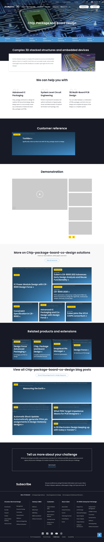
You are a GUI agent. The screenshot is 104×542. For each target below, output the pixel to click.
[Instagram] (61, 533)
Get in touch (52, 465)
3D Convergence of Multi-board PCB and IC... (73, 495)
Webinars (19, 518)
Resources (64, 7)
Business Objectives (18, 39)
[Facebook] (47, 533)
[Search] (70, 6)
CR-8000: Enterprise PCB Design (87, 502)
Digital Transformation (28, 7)
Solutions (10, 11)
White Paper (35, 509)
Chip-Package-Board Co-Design (53, 495)
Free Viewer (19, 512)
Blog (44, 2)
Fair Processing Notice (35, 537)
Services (47, 7)
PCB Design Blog (92, 523)
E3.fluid (6, 516)
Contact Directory (66, 509)
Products (40, 7)
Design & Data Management (92, 507)
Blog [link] (16, 384)
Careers (50, 2)
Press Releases (65, 518)
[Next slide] (99, 143)
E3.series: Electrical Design (12, 502)
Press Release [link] (58, 269)
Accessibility (71, 537)
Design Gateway (80, 521)
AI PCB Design (80, 509)
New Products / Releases (50, 515)
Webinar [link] (17, 275)
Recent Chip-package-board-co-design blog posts (52, 375)
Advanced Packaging (81, 512)
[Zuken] (12, 6)
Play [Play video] (40, 194)
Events (57, 2)
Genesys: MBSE (36, 502)
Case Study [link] (17, 134)
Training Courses (51, 519)
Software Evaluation (21, 524)
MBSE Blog (34, 512)
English (96, 2)
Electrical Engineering (61, 39)
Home (4, 11)
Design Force (80, 506)
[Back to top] (99, 535)
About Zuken (66, 502)
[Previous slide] (4, 143)
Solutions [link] (37, 341)
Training (76, 2)
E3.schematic (7, 506)
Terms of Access (46, 537)
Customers (50, 502)
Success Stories (20, 515)
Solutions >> (7, 39)
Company (56, 7)
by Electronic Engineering (19, 11)
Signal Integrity (80, 516)
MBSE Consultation (36, 516)
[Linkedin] (43, 533)
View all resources (52, 260)
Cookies (64, 537)
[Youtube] (56, 533)
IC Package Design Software (38, 495)
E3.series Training (21, 509)
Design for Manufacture (80, 525)
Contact (95, 7)
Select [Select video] (80, 185)
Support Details (50, 511)
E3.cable (6, 509)
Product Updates (66, 2)
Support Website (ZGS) (51, 507)
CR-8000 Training (93, 511)
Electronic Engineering (75, 39)
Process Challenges (32, 39)
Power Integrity (80, 518)
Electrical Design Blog (22, 521)
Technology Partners (66, 516)
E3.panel (6, 512)
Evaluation (84, 7)
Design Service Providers (50, 523)
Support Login (85, 2)
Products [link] (17, 341)
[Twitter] (52, 533)
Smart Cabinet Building (7, 519)
